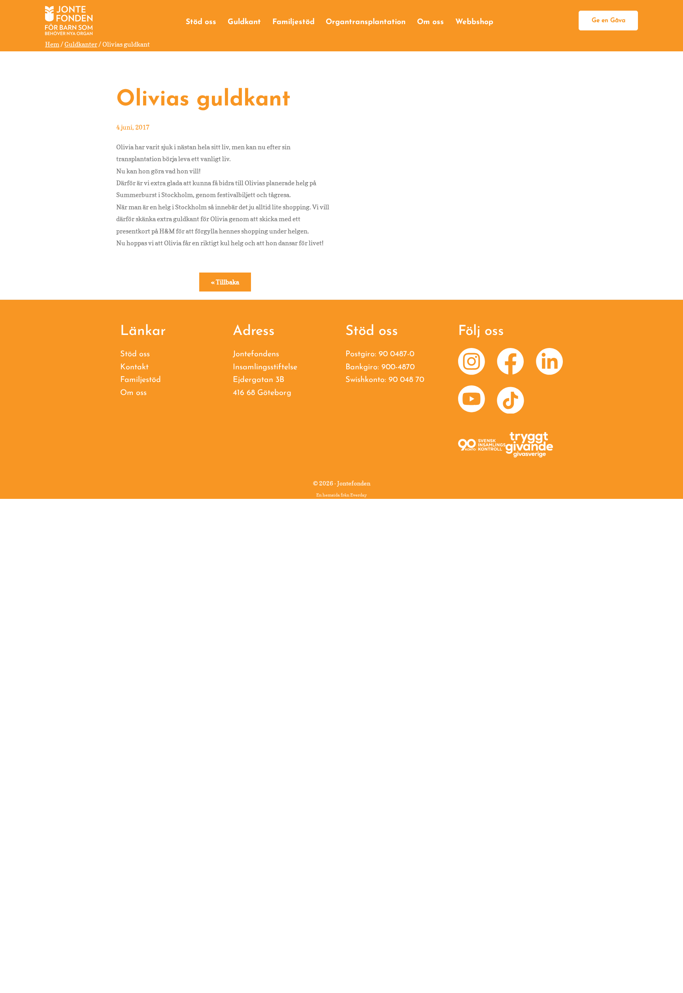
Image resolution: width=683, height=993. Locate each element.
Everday (358, 495)
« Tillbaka (225, 282)
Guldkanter (80, 44)
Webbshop (474, 22)
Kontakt (134, 367)
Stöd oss (201, 22)
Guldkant (244, 22)
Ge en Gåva (608, 20)
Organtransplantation (366, 22)
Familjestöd (293, 22)
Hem (52, 44)
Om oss (430, 22)
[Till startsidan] (68, 20)
